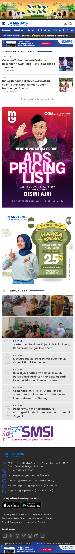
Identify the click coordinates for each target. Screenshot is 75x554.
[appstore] (11, 507)
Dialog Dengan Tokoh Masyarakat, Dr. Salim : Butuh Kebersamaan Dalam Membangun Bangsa (26, 84)
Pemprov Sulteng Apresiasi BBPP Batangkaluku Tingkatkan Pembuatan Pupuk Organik (41, 412)
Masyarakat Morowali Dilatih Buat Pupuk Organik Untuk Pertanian (39, 360)
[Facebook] (5, 536)
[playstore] (31, 507)
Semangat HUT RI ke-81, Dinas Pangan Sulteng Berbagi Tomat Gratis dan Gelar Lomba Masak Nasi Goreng (39, 394)
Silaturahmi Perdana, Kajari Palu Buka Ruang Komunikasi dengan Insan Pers (41, 346)
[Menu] (3, 23)
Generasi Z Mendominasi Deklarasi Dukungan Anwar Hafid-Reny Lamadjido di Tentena (29, 63)
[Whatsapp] (17, 536)
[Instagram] (30, 536)
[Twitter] (11, 536)
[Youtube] (36, 536)
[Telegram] (24, 536)
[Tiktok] (42, 536)
